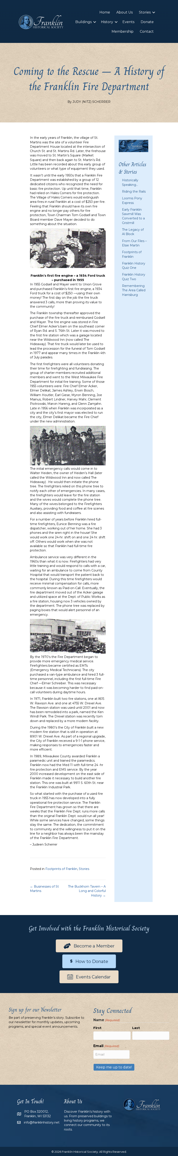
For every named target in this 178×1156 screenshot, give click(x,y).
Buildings (83, 22)
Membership (123, 31)
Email (106, 1046)
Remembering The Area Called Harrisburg (133, 290)
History (107, 22)
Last (136, 1028)
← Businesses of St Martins (44, 889)
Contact (147, 31)
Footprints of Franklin (61, 869)
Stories (145, 12)
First (97, 1028)
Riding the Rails (134, 191)
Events (128, 22)
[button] (154, 12)
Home (104, 12)
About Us (124, 12)
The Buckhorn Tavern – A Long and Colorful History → (87, 891)
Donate (147, 22)
